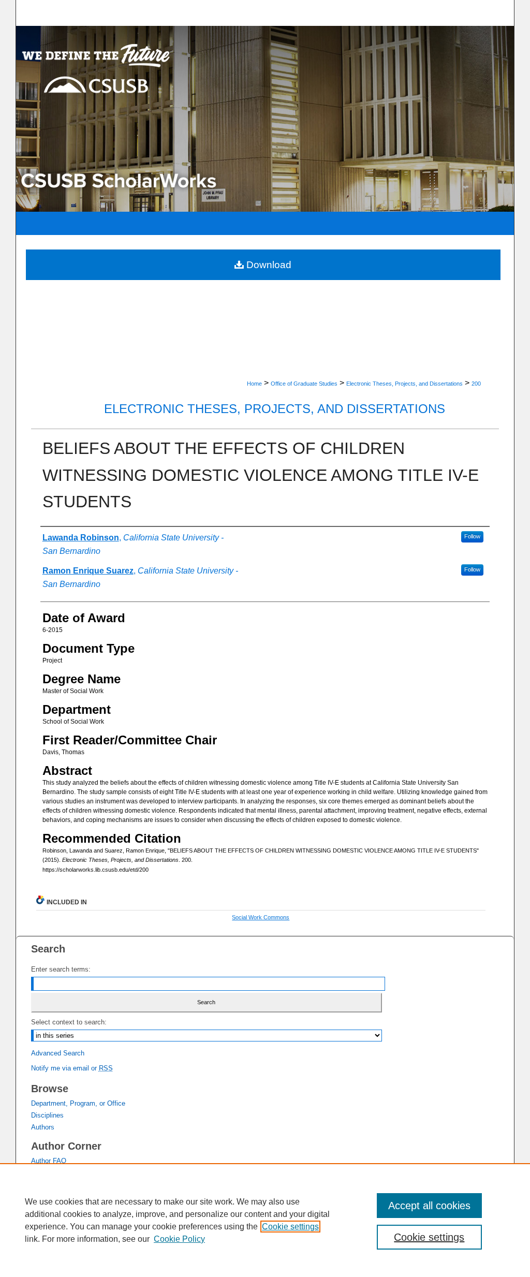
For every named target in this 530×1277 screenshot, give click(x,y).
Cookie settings (290, 1226)
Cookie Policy (179, 1239)
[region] (265, 1220)
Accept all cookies (429, 1205)
